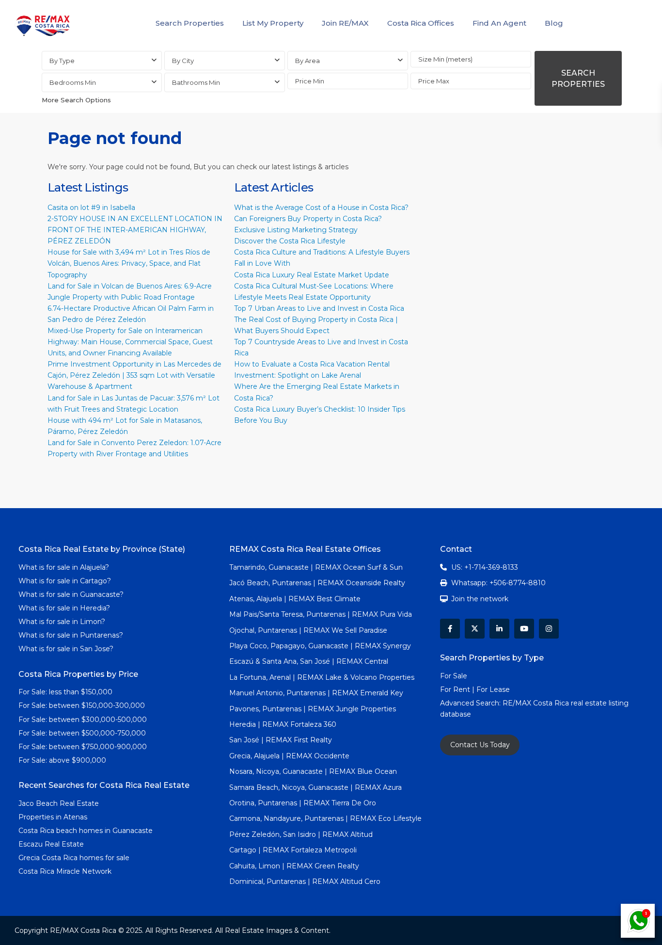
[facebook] (450, 629)
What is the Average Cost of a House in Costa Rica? (321, 207)
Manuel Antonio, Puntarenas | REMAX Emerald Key (316, 693)
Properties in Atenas (52, 817)
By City (183, 60)
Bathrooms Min (196, 82)
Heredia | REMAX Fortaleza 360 (282, 724)
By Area (307, 60)
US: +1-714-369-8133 (484, 567)
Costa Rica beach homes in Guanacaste (85, 830)
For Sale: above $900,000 (63, 760)
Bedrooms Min (72, 82)
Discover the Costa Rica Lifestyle (290, 241)
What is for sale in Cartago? (64, 581)
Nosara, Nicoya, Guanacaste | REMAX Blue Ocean (313, 771)
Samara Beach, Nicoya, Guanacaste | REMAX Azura (315, 787)
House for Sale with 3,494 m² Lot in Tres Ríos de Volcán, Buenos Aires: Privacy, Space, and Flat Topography (128, 263)
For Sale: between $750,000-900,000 (82, 746)
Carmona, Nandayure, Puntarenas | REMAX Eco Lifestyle (325, 818)
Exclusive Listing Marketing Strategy (296, 229)
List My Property (272, 23)
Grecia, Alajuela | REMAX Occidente (289, 756)
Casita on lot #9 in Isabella (91, 207)
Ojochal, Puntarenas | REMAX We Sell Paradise (308, 630)
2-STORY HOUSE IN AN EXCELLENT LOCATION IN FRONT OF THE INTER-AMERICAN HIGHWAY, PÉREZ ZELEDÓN (134, 229)
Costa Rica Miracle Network (64, 871)
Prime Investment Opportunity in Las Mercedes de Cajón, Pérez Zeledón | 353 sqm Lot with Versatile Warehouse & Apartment (134, 375)
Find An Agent (499, 23)
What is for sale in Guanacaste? (71, 594)
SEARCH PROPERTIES (578, 78)
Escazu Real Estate (51, 844)
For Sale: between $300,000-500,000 (82, 719)
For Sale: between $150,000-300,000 (81, 705)
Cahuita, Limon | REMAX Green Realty (294, 866)
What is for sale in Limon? (61, 621)
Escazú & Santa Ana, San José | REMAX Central (308, 661)
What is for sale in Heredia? (64, 608)
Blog (554, 23)
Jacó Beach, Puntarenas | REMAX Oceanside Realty (317, 582)
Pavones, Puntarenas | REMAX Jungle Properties (312, 709)
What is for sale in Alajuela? (63, 567)
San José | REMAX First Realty (280, 740)
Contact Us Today (480, 744)
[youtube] (524, 629)
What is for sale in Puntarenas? (70, 635)
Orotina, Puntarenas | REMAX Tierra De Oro (302, 803)
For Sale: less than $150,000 (65, 692)
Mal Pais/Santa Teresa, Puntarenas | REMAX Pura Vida (320, 614)
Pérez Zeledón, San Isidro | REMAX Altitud (301, 834)
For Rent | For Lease (475, 689)
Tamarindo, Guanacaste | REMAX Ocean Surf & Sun (316, 567)
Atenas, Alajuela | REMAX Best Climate (295, 598)
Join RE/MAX (345, 23)
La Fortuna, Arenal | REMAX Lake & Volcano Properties (321, 677)
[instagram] (549, 629)
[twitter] (475, 629)
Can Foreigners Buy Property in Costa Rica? (308, 218)
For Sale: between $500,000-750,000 (82, 733)
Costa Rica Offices (420, 23)
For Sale (453, 676)
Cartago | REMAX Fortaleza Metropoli (293, 850)
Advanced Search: (471, 703)
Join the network (479, 598)
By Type (62, 60)
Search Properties (190, 23)
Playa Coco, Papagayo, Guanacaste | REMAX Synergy (320, 645)
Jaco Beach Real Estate (59, 803)
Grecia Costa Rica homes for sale (73, 857)
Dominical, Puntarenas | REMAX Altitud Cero (304, 881)
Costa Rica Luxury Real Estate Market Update (311, 275)
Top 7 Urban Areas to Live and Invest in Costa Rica (319, 308)
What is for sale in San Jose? (65, 648)
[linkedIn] (499, 629)
